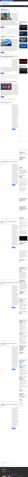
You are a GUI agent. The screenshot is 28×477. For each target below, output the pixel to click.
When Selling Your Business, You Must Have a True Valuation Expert (22, 324)
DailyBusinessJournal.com (13, 76)
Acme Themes (21, 475)
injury (9, 462)
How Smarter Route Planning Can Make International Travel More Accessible (23, 374)
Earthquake (7, 462)
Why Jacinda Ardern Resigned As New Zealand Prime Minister (9, 283)
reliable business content (3, 78)
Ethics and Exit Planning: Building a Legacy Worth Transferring (22, 327)
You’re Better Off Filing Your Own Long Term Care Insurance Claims (23, 384)
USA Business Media (3, 79)
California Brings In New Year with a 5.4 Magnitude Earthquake (9, 405)
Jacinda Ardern (9, 340)
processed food (6, 33)
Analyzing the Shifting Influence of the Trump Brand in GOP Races (23, 381)
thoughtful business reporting (9, 78)
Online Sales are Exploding (22, 221)
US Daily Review (21, 300)
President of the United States (13, 279)
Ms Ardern (15, 340)
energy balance (5, 30)
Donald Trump (8, 218)
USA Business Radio (22, 281)
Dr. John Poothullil (7, 12)
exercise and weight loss (11, 30)
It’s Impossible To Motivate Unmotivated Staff (8, 81)
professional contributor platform (15, 77)
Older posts (3, 465)
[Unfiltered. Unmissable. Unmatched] (1, 6)
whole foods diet (6, 34)
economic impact (8, 401)
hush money (11, 218)
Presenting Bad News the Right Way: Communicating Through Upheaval (23, 226)
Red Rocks (9, 159)
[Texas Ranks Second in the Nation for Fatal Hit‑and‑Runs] (6, 39)
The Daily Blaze (21, 378)
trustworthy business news (15, 78)
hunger (15, 31)
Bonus (10, 98)
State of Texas (11, 54)
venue (11, 159)
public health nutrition (11, 33)
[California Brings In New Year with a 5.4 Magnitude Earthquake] (6, 407)
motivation (9, 99)
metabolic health (8, 32)
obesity (4, 33)
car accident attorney (6, 54)
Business (2, 98)
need (11, 99)
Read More (2, 27)
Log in (20, 401)
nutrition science (14, 32)
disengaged (15, 98)
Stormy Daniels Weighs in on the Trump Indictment (9, 161)
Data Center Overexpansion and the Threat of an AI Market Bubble (23, 386)
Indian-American (5, 279)
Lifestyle (4, 98)
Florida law (17, 401)
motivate (7, 99)
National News (4, 218)
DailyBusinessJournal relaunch (7, 76)
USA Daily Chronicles (22, 321)
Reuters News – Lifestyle (22, 362)
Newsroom (7, 58)
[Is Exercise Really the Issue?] (6, 13)
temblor (13, 462)
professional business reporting (8, 77)
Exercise (8, 30)
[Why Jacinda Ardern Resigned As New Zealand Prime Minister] (6, 285)
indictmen (14, 218)
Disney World (5, 401)
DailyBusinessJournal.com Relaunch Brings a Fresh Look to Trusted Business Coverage (9, 56)
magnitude (11, 462)
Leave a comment (4, 100)
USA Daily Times (22, 366)
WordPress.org (21, 405)
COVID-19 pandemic (6, 340)
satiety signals (14, 33)
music (7, 159)
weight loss (4, 34)
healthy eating (9, 31)
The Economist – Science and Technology (22, 349)
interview (16, 218)
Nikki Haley (8, 279)
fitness (15, 30)
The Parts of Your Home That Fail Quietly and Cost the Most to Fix (23, 179)
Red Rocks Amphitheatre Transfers (6, 102)
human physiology (13, 31)
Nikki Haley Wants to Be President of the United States (9, 222)
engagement (2, 99)
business (12, 98)
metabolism (11, 32)
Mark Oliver (7, 82)
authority (9, 98)
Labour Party (12, 340)
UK (2, 219)
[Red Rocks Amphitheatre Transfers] (6, 104)
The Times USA (21, 333)
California (5, 462)
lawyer (9, 54)
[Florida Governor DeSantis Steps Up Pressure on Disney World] (6, 346)
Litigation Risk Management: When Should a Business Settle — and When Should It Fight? (23, 284)
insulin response (4, 32)
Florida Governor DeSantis (13, 401)
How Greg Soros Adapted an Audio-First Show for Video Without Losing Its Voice (22, 308)
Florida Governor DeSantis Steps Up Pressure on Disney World (9, 344)
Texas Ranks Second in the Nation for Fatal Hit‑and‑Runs (8, 36)
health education (5, 31)
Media (2, 54)
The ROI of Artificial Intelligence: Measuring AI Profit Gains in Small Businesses (23, 371)
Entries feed (20, 402)
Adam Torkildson (8, 38)
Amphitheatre (5, 159)
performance (13, 99)
